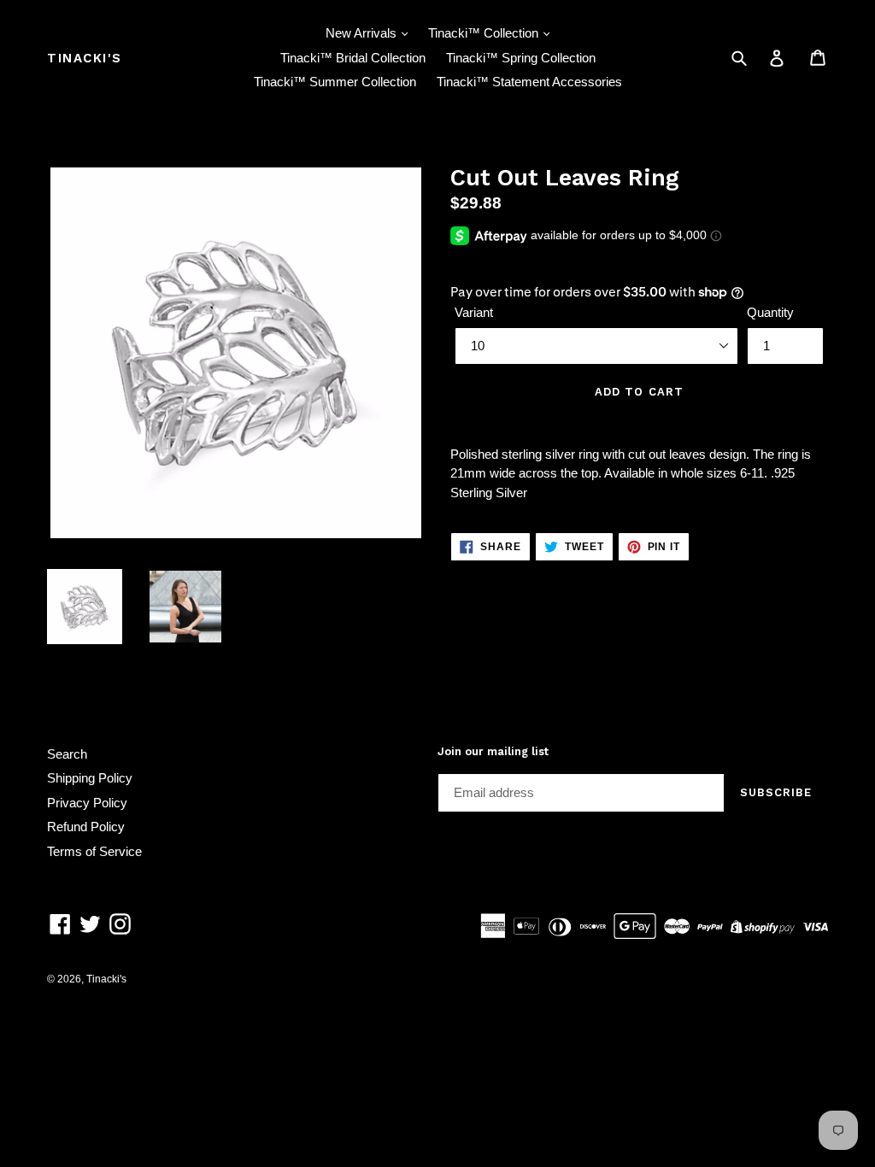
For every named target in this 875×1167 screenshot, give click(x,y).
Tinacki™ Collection (485, 33)
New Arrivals (363, 33)
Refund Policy (86, 826)
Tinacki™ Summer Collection (335, 81)
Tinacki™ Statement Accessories (529, 81)
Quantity (770, 312)
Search (67, 754)
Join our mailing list (493, 751)
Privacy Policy (87, 802)
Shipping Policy (89, 778)
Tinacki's (84, 58)
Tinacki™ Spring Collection (521, 57)
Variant (474, 312)
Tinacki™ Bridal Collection (353, 57)
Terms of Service (94, 851)
